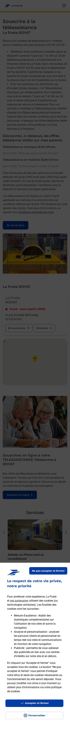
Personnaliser (36, 715)
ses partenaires (19, 600)
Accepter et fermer (37, 703)
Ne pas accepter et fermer (48, 570)
